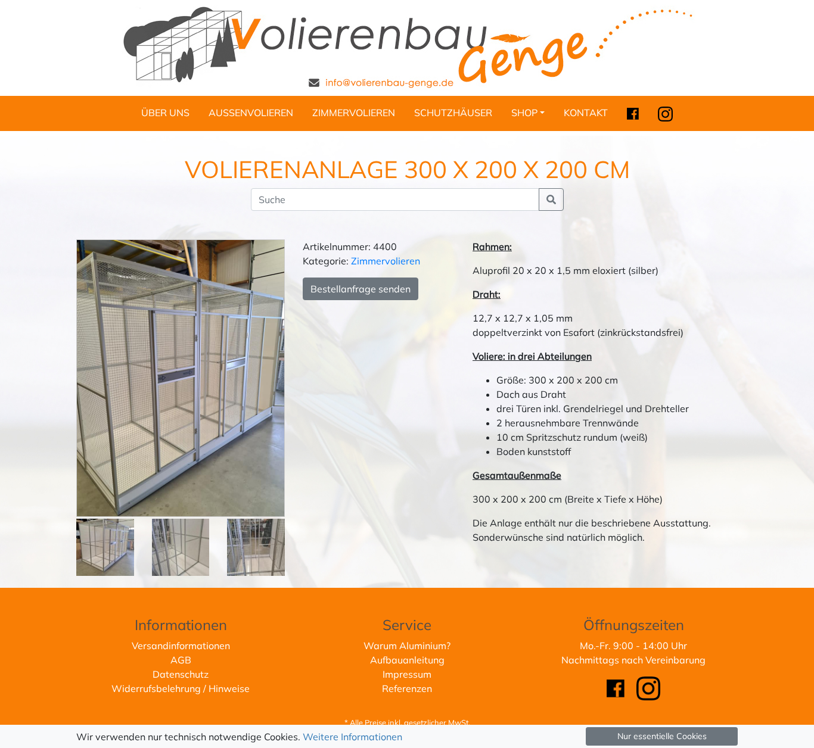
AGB (180, 660)
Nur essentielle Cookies (662, 736)
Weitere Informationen (352, 737)
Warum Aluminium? (407, 646)
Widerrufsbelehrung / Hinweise (180, 688)
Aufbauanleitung (407, 660)
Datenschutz (181, 674)
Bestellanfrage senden (360, 289)
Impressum (407, 674)
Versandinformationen (181, 646)
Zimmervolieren (385, 261)
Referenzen (407, 688)
